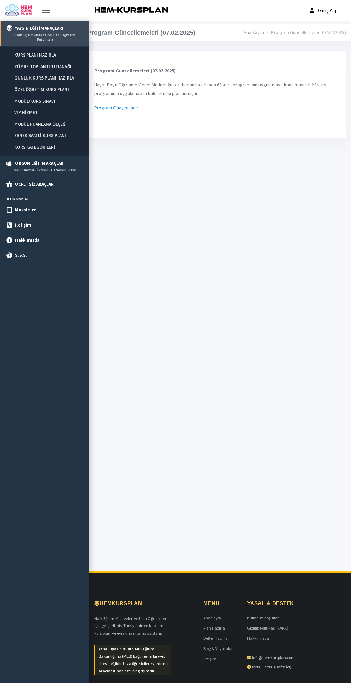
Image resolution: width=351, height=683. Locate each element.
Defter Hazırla (215, 638)
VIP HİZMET (26, 112)
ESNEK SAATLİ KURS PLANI (40, 135)
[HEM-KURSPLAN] (131, 10)
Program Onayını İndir (116, 108)
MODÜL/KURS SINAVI (34, 101)
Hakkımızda (258, 638)
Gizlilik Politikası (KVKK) (267, 628)
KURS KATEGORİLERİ (34, 147)
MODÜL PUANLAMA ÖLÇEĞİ (40, 124)
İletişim (209, 658)
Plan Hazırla (214, 628)
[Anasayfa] (18, 10)
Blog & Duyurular (218, 648)
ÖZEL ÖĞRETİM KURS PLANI (41, 90)
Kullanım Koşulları (263, 617)
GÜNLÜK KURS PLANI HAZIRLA (44, 78)
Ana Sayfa (254, 32)
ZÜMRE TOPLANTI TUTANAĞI (42, 67)
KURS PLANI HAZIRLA (35, 55)
